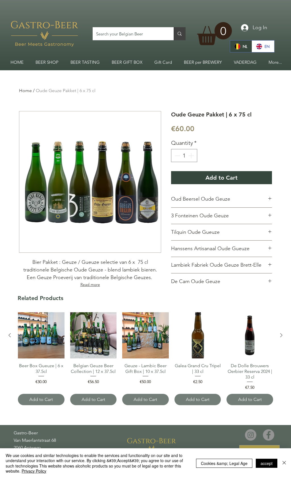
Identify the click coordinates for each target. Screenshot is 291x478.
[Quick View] (41, 335)
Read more (90, 284)
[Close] (284, 463)
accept (267, 463)
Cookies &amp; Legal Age (224, 463)
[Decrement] (177, 155)
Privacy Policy (34, 471)
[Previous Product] (9, 335)
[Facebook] (268, 435)
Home (25, 90)
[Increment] (191, 155)
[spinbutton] (184, 155)
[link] (214, 33)
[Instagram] (250, 435)
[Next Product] (281, 335)
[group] (145, 358)
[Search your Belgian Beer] (180, 33)
